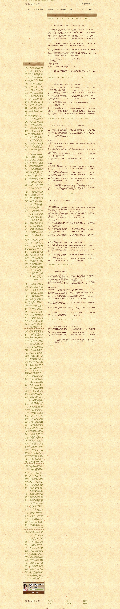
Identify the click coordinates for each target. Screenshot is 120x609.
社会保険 (85, 600)
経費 (67, 601)
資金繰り (81, 9)
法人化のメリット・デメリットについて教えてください (64, 194)
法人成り (50, 600)
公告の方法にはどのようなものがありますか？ (61, 264)
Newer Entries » (50, 345)
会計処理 (50, 601)
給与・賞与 (92, 9)
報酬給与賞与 (69, 603)
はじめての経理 (49, 9)
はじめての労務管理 (60, 9)
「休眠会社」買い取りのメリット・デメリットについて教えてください (68, 118)
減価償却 (85, 603)
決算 (70, 9)
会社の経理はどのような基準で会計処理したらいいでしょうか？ (66, 77)
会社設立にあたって (38, 9)
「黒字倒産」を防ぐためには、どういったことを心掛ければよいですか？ (69, 18)
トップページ (28, 9)
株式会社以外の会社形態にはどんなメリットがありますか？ (65, 319)
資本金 (84, 601)
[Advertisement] (34, 37)
